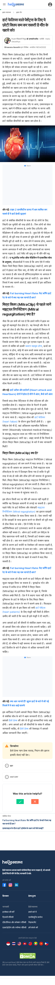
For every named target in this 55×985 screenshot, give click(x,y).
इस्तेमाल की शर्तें (8, 912)
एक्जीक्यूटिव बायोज (35, 917)
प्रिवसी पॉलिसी (7, 917)
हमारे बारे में (32, 912)
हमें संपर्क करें (33, 927)
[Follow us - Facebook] (4, 885)
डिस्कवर (5, 895)
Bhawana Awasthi (12, 47)
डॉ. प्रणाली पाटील (32, 39)
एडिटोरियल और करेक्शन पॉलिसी (14, 922)
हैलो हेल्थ (13, 720)
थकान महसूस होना (33, 346)
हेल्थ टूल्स (32, 895)
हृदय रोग (19, 12)
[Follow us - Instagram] (10, 885)
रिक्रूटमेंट (32, 922)
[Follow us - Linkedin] (16, 885)
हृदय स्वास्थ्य (6, 12)
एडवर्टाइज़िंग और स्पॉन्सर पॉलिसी (14, 927)
